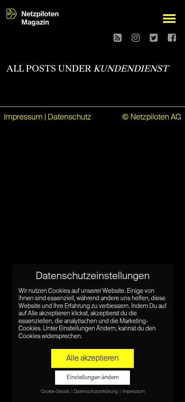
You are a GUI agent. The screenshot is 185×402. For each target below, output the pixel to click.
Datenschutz (69, 117)
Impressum (23, 117)
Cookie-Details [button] (56, 391)
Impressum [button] (133, 391)
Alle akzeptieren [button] (92, 358)
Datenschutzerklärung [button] (96, 391)
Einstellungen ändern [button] (93, 377)
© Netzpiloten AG (151, 117)
